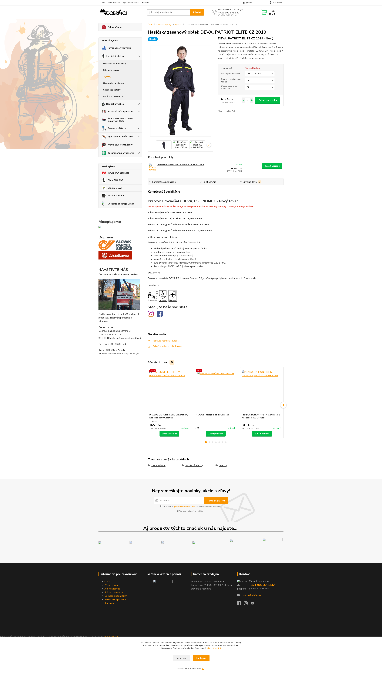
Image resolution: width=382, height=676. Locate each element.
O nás (102, 2)
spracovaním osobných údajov (185, 507)
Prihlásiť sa (213, 500)
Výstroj (107, 76)
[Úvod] (121, 12)
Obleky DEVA (115, 187)
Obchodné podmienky (115, 595)
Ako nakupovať (112, 588)
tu (203, 668)
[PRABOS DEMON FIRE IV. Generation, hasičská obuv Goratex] (169, 390)
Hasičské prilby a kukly (114, 63)
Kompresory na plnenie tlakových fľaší (120, 120)
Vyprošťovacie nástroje (120, 136)
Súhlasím (201, 658)
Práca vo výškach (117, 128)
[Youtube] (254, 603)
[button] (206, 442)
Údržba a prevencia (113, 96)
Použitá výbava (110, 40)
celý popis (259, 58)
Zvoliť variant (272, 166)
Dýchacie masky (111, 70)
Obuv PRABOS (115, 180)
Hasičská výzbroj (115, 103)
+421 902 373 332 (228, 12)
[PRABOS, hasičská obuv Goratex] (216, 390)
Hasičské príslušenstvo (120, 111)
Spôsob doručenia (131, 2)
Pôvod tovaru (114, 2)
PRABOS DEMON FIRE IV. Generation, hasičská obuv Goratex (168, 416)
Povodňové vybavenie (119, 47)
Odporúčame (115, 27)
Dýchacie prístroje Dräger (121, 203)
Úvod (150, 24)
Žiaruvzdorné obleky (113, 83)
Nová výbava (108, 166)
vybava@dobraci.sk (251, 595)
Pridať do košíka (267, 100)
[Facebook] (240, 603)
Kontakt (145, 2)
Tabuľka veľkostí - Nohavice (167, 346)
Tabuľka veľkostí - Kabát (165, 340)
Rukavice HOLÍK (116, 195)
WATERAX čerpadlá (118, 172)
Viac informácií (214, 648)
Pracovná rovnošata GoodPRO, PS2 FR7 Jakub (180, 164)
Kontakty (109, 603)
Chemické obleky (111, 89)
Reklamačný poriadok (115, 599)
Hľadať (197, 12)
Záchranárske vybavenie (121, 152)
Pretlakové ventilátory (120, 144)
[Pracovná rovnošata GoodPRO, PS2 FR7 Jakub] (152, 167)
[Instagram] (247, 603)
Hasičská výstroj (115, 56)
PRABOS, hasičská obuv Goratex (212, 414)
